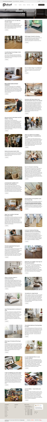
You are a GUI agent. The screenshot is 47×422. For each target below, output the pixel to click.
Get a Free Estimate (41, 4)
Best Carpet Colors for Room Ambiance (11, 84)
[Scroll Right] (35, 4)
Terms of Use (7, 420)
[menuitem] (16, 5)
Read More (26, 42)
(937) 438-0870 (21, 1)
